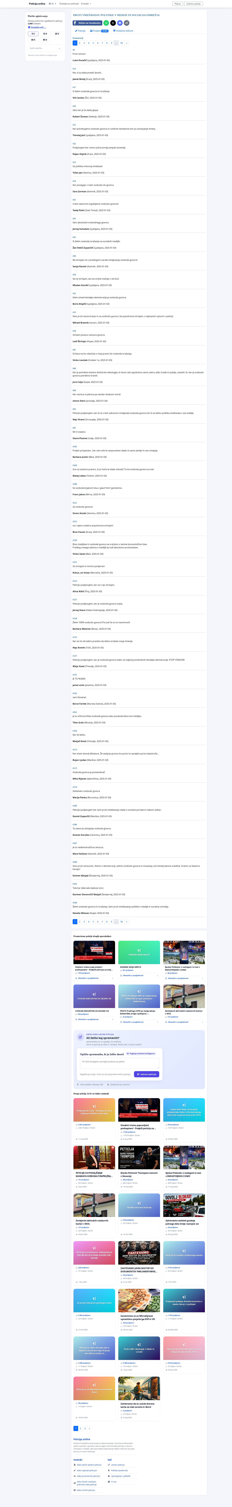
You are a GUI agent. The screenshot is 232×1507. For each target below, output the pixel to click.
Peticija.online (37, 3)
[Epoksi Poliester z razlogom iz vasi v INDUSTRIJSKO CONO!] (184, 961)
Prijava (178, 4)
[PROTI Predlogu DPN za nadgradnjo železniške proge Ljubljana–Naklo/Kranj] (139, 1005)
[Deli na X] (113, 23)
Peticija (81, 30)
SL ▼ (54, 4)
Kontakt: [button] (85, 4)
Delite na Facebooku (90, 22)
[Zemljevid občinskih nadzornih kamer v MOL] (184, 1005)
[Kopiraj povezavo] (126, 23)
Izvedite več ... (38, 27)
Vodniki (77, 1459)
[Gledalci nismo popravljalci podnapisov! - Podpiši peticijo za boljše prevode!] (94, 961)
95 (121, 42)
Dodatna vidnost (124, 30)
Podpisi (100, 30)
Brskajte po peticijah (69, 4)
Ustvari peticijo (148, 1074)
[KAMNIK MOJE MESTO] (139, 960)
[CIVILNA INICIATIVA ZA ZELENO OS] (94, 1003)
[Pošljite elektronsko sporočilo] (120, 23)
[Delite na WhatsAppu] (106, 23)
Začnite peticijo (193, 4)
